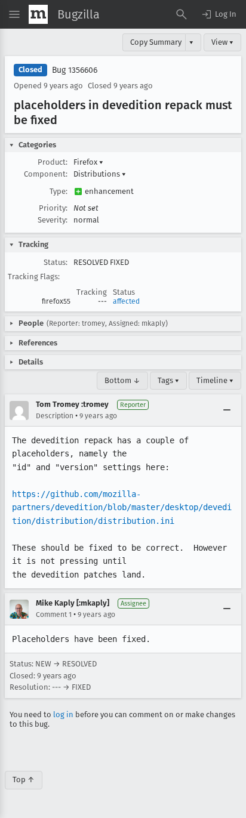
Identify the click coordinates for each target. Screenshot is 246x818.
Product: (52, 162)
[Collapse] (226, 410)
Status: (55, 262)
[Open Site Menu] (14, 14)
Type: (58, 191)
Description (54, 416)
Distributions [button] (99, 173)
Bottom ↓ (122, 380)
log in (63, 714)
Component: (45, 173)
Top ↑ (24, 779)
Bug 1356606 (74, 70)
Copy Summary (156, 42)
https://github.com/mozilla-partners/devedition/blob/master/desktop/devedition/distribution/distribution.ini (122, 507)
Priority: (53, 207)
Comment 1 (54, 614)
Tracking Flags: (34, 276)
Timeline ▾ (214, 380)
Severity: (52, 219)
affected (126, 301)
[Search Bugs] (181, 14)
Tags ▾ (168, 380)
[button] (218, 14)
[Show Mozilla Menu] (38, 14)
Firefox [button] (88, 162)
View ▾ (222, 42)
